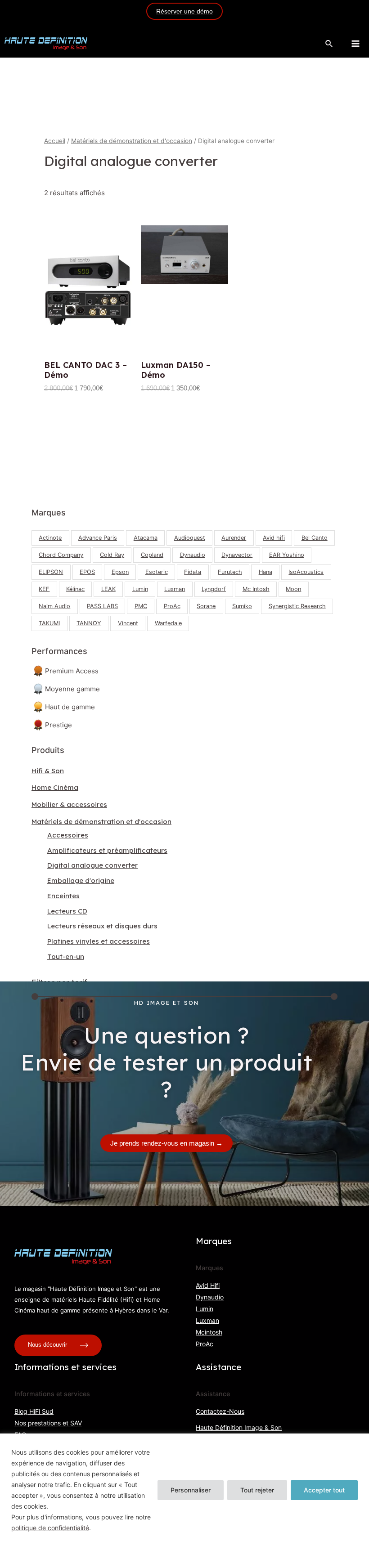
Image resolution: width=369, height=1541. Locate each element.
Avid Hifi (208, 1285)
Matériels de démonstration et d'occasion (101, 821)
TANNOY (88, 623)
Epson (120, 572)
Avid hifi (274, 537)
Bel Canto (315, 537)
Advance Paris (97, 537)
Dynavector (236, 554)
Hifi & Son (48, 770)
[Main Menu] (355, 44)
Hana (265, 572)
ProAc (172, 606)
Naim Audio (54, 606)
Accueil (54, 140)
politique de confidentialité (50, 1528)
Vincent (128, 623)
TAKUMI (49, 623)
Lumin (140, 589)
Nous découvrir (48, 1345)
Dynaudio (192, 554)
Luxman (174, 589)
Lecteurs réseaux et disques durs (102, 926)
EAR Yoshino (286, 554)
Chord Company (61, 554)
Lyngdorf (214, 589)
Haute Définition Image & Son (239, 1427)
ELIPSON (51, 572)
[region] (184, 1487)
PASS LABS (102, 606)
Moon (293, 589)
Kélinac (75, 589)
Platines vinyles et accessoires (98, 941)
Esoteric (156, 572)
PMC (141, 606)
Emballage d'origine (80, 880)
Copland (152, 554)
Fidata (192, 572)
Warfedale (168, 623)
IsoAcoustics (306, 572)
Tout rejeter (257, 1490)
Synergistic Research (297, 606)
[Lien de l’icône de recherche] (329, 43)
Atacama (146, 537)
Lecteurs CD (67, 911)
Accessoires (67, 835)
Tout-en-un (65, 956)
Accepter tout (324, 1490)
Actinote (50, 537)
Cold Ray (112, 554)
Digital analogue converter (92, 865)
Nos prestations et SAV (48, 1423)
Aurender (233, 537)
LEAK (108, 589)
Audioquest (189, 537)
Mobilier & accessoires (69, 804)
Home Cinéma (55, 787)
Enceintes (63, 895)
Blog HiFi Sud (34, 1411)
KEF (44, 589)
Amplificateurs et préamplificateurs (107, 850)
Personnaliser (191, 1490)
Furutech (230, 572)
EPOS (87, 572)
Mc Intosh (256, 589)
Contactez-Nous (220, 1411)
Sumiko (242, 606)
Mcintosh (209, 1332)
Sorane (206, 606)
